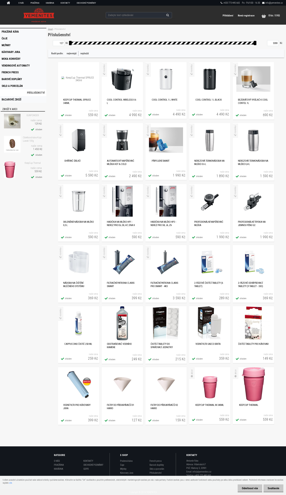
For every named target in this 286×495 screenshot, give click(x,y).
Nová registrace (246, 15)
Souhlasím (273, 488)
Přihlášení (228, 15)
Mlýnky (123, 469)
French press (156, 461)
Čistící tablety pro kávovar (253, 343)
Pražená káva (126, 461)
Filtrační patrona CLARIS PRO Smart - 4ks (164, 284)
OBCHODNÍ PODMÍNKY (86, 3)
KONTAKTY (65, 3)
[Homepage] (9, 3)
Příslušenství (156, 473)
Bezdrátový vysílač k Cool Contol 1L (253, 101)
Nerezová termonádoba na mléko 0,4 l (253, 162)
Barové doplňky (157, 465)
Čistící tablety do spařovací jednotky (162, 345)
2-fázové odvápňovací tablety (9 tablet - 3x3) (250, 284)
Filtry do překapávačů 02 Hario (164, 407)
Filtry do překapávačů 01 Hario (120, 407)
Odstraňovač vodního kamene (119, 345)
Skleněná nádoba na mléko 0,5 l (78, 223)
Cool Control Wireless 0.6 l (121, 101)
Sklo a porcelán (157, 469)
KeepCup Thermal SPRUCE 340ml (77, 101)
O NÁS (21, 3)
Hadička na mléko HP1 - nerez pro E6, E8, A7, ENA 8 (121, 223)
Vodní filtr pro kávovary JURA (77, 407)
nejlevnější (71, 53)
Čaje (122, 465)
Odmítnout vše (250, 488)
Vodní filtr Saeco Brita (208, 343)
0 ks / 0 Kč (274, 15)
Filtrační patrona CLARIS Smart (121, 284)
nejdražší (84, 53)
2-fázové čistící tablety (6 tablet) (208, 284)
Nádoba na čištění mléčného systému (73, 284)
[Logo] (39, 15)
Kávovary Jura (126, 473)
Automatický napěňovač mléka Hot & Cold (120, 162)
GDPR (86, 469)
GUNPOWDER (32, 115)
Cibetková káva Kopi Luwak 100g (32, 139)
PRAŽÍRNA (34, 3)
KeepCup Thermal (33, 163)
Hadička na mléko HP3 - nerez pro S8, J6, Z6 (163, 223)
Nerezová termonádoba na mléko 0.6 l (209, 162)
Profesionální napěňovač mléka (208, 223)
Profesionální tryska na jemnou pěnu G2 (252, 223)
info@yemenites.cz (274, 2)
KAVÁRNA (50, 3)
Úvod (50, 29)
